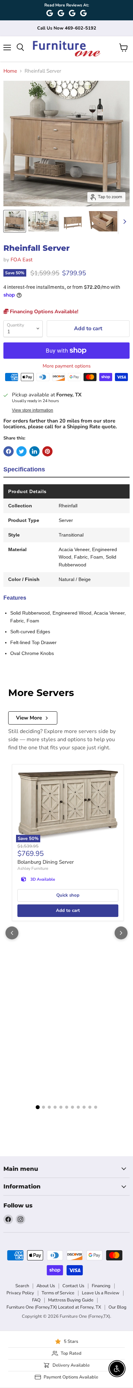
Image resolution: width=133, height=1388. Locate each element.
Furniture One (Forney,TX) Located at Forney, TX (53, 1307)
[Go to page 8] (78, 1107)
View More (29, 717)
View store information (32, 410)
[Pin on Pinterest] (47, 451)
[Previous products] (11, 932)
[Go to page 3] (49, 1107)
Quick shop (67, 895)
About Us (45, 1286)
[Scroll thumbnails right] (123, 221)
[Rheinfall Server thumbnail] (15, 221)
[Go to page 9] (84, 1107)
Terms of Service (58, 1293)
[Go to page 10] (89, 1107)
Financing (101, 1286)
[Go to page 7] (72, 1107)
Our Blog (117, 1307)
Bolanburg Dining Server (45, 862)
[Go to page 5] (60, 1107)
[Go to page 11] (95, 1107)
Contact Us (73, 1286)
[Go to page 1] (37, 1107)
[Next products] (121, 932)
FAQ (36, 1300)
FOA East (21, 259)
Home (10, 71)
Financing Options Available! (43, 311)
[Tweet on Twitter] (21, 451)
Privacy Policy (20, 1293)
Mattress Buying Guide (70, 1300)
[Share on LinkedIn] (34, 451)
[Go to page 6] (66, 1107)
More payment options (67, 366)
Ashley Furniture (32, 868)
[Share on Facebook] (8, 451)
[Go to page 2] (43, 1107)
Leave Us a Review (100, 1293)
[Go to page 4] (55, 1107)
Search (22, 1286)
